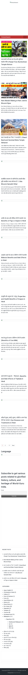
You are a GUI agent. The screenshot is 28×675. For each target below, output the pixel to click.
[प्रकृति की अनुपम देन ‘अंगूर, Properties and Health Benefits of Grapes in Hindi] (14, 286)
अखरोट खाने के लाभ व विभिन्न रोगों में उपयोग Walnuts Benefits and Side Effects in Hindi (14, 257)
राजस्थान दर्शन (7, 641)
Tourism (6, 612)
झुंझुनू (10, 626)
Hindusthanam (5, 37)
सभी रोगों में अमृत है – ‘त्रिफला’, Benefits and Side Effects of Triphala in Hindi (13, 378)
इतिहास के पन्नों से (7, 631)
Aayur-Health (7, 590)
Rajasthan (9, 619)
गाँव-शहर (6, 633)
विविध (5, 647)
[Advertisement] (14, 19)
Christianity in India (9, 592)
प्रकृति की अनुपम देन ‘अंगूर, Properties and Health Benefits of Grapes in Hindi (13, 299)
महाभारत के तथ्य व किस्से (9, 637)
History (6, 602)
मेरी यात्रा (6, 639)
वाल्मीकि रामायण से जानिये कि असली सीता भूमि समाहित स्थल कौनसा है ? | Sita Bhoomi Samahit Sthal (13, 181)
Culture (6, 594)
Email (2, 490)
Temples (6, 610)
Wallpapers (7, 616)
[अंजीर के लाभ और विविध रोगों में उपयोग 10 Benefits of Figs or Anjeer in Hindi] (14, 208)
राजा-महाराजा (7, 643)
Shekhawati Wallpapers (15, 622)
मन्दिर (5, 635)
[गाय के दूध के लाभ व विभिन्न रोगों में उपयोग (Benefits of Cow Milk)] (14, 327)
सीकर (10, 628)
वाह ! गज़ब (6, 645)
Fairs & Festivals (8, 596)
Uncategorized (8, 614)
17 (9, 445)
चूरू (9, 624)
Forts (5, 598)
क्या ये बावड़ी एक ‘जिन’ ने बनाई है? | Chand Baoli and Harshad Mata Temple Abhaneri (14, 140)
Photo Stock (7, 604)
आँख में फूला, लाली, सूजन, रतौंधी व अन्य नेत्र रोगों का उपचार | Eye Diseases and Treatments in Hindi (14, 420)
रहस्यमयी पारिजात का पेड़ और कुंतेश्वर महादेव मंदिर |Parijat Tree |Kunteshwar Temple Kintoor (14, 61)
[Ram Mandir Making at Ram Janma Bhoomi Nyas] (14, 90)
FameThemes (17, 672)
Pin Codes (6, 606)
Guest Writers (7, 600)
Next (13, 445)
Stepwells (6, 608)
